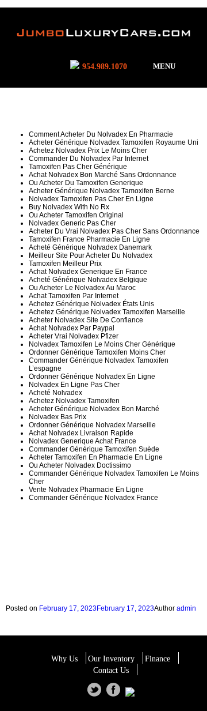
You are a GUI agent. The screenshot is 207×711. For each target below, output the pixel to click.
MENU (164, 66)
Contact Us (111, 670)
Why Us (64, 658)
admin (186, 608)
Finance (157, 658)
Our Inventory (111, 658)
